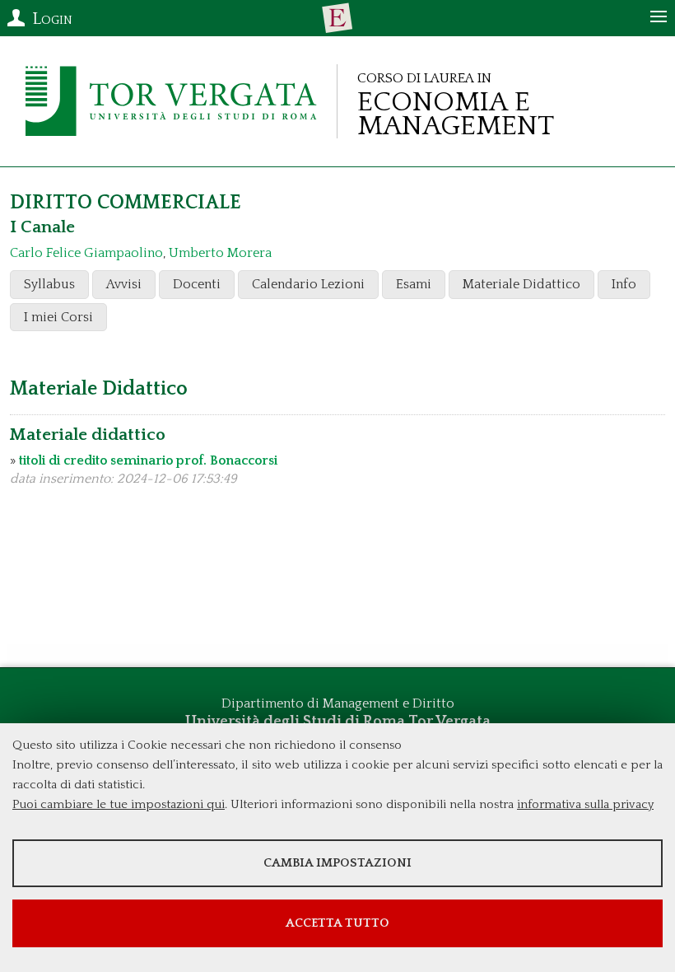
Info (624, 284)
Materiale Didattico (521, 284)
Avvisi (124, 284)
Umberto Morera (220, 252)
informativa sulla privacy (585, 804)
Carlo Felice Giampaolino (86, 252)
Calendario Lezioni (308, 284)
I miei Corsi (58, 317)
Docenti (197, 284)
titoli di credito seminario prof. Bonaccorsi (148, 460)
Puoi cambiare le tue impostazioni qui (118, 804)
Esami (413, 284)
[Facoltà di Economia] (337, 18)
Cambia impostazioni (337, 863)
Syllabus (49, 284)
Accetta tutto (337, 923)
